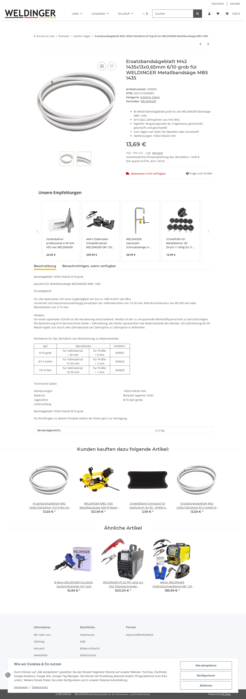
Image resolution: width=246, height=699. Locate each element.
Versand (157, 153)
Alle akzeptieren (206, 665)
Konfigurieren (206, 675)
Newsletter (41, 655)
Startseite (218, 3)
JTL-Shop (226, 694)
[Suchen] (197, 13)
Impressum (21, 687)
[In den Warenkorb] (37, 57)
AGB (82, 641)
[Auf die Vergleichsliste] (102, 66)
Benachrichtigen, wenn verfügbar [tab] (89, 266)
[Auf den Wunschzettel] (112, 66)
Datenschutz (40, 687)
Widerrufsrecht (90, 648)
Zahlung (39, 641)
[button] (209, 13)
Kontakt (235, 3)
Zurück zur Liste (46, 36)
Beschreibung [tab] (45, 266)
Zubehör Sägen (150, 97)
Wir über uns (42, 635)
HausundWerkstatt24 (139, 635)
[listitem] (61, 231)
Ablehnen (206, 685)
